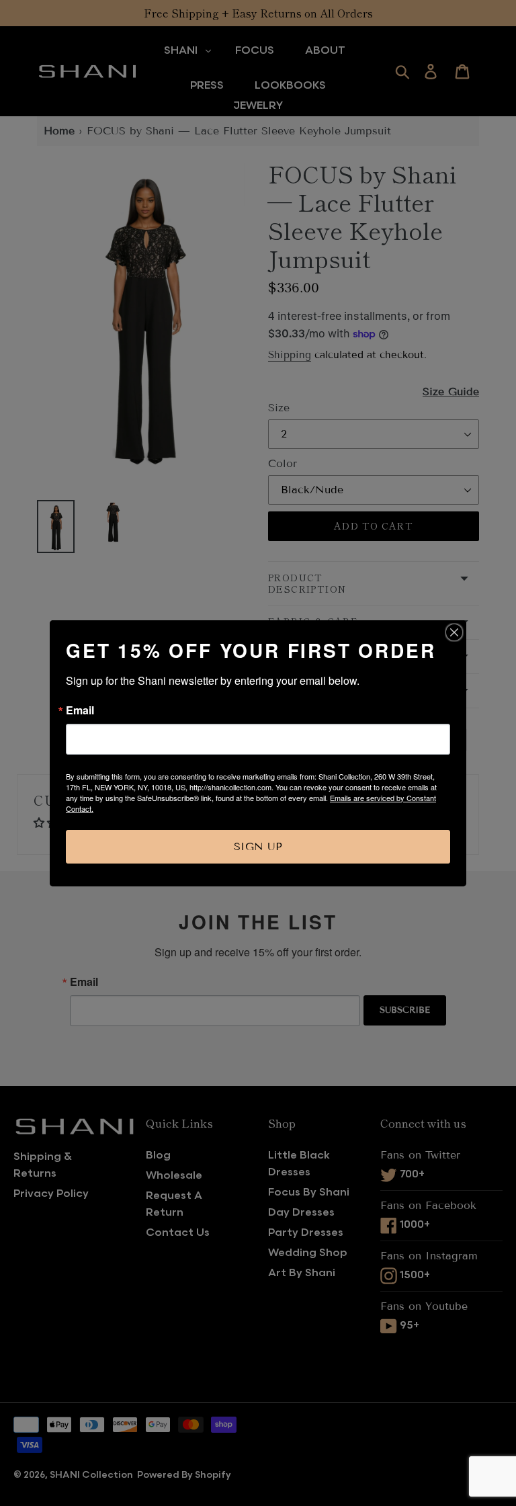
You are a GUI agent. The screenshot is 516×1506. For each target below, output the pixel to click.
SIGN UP (258, 846)
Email (80, 710)
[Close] (454, 632)
